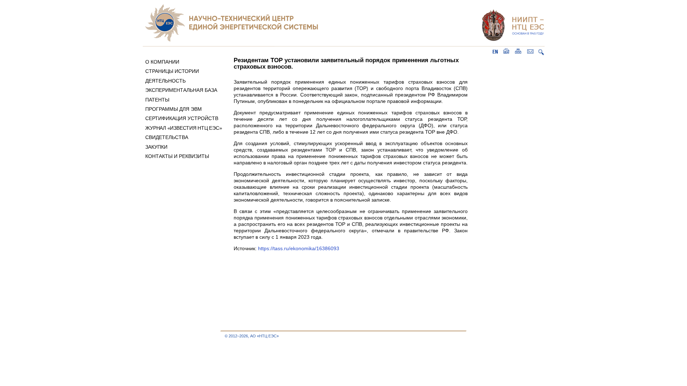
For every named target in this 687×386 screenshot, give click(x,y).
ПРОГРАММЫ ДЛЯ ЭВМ (173, 109)
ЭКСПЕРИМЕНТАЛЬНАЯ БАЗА (181, 90)
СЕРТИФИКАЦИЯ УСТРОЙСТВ (181, 118)
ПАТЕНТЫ (157, 100)
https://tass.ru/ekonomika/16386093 (298, 248)
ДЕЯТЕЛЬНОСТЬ (165, 81)
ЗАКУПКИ (156, 147)
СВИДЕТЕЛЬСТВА (166, 137)
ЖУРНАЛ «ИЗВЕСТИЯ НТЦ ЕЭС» (183, 128)
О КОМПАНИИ (162, 62)
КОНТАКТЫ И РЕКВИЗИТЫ (177, 156)
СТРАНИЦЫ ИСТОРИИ (172, 71)
